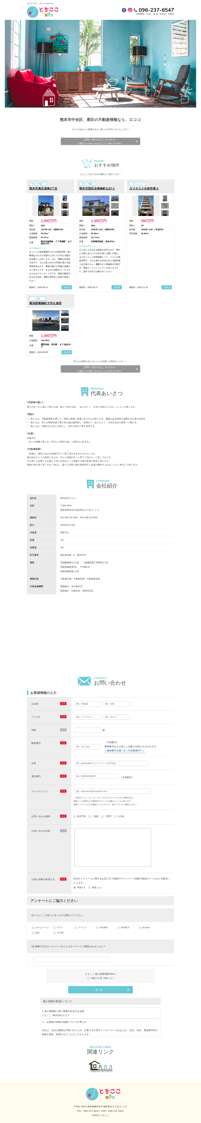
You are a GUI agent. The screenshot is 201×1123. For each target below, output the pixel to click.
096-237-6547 (156, 10)
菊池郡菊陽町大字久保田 (45, 303)
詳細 (66, 287)
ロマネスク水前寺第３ (144, 188)
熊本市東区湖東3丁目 (43, 188)
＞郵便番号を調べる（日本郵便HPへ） (125, 750)
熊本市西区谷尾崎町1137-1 (97, 188)
